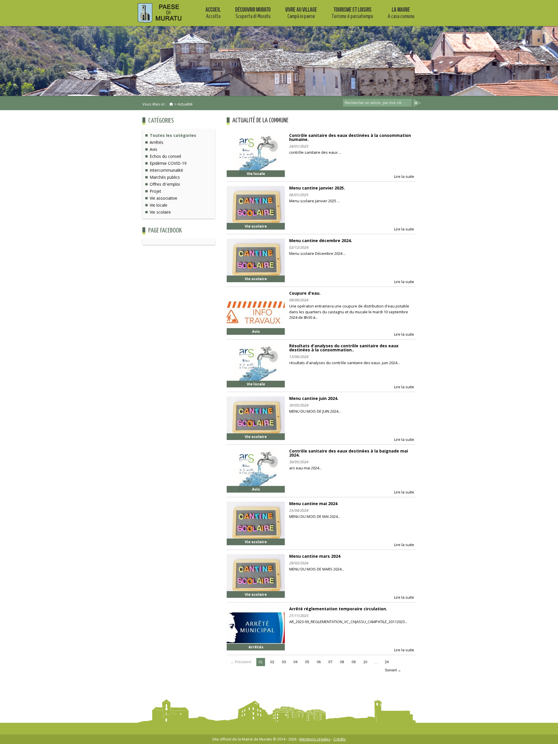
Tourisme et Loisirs (352, 12)
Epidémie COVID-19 (168, 163)
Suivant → (393, 670)
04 (296, 662)
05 (307, 662)
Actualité (185, 104)
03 (284, 662)
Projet (155, 191)
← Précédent (240, 662)
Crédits (339, 739)
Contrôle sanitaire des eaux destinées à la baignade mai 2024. (348, 453)
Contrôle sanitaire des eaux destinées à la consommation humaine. (350, 137)
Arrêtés (156, 142)
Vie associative (163, 198)
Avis (153, 149)
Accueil (213, 12)
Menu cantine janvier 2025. (317, 188)
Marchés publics (165, 177)
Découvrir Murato (253, 12)
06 (319, 662)
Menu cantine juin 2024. (313, 398)
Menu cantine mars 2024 (314, 556)
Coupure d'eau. (305, 293)
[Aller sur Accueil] (171, 104)
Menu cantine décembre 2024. (320, 240)
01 (261, 662)
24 (387, 662)
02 (272, 662)
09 (354, 662)
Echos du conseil (165, 156)
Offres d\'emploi (165, 184)
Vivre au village (301, 12)
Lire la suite (404, 176)
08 (342, 662)
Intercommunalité (166, 170)
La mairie (401, 12)
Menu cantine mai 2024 (313, 503)
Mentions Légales (314, 739)
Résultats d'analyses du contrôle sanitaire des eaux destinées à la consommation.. (343, 348)
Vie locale (158, 205)
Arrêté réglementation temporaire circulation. (338, 608)
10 (365, 662)
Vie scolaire (160, 212)
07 (330, 662)
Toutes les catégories (173, 135)
